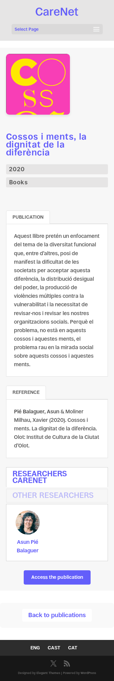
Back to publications (57, 615)
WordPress (88, 673)
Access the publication (57, 577)
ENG (35, 648)
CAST (54, 648)
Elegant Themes (48, 673)
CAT (72, 648)
